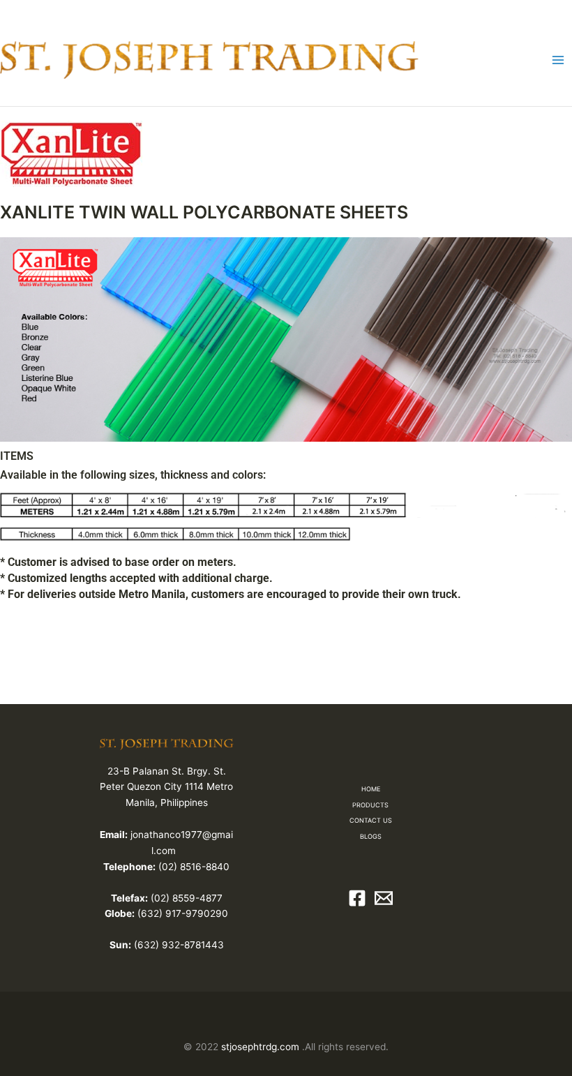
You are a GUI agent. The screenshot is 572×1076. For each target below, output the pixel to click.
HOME (370, 789)
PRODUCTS (370, 805)
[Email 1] (384, 898)
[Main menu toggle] (558, 59)
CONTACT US (370, 820)
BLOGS (371, 836)
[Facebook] (357, 898)
